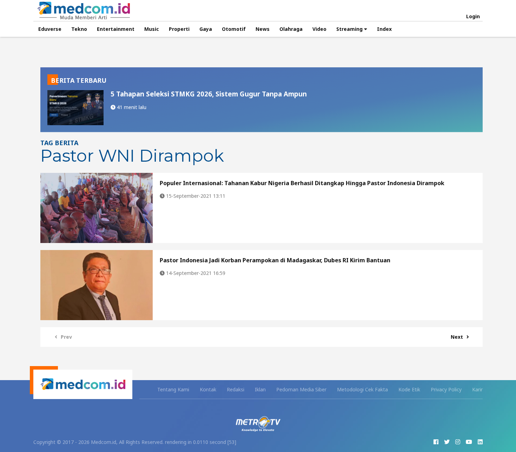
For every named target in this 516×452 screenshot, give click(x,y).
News (263, 29)
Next (457, 336)
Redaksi (235, 389)
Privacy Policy (446, 389)
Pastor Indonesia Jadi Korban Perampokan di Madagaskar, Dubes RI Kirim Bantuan (275, 260)
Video (319, 29)
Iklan (260, 389)
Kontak (208, 389)
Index (384, 29)
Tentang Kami (173, 389)
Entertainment (115, 29)
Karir (477, 389)
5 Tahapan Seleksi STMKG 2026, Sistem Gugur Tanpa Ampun (209, 93)
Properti (179, 29)
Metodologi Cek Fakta (362, 389)
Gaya (205, 29)
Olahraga (291, 29)
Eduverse (49, 29)
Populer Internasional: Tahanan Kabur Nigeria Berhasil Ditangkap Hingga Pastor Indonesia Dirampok (302, 183)
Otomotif (234, 29)
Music (151, 29)
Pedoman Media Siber (301, 389)
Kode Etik (409, 389)
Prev (66, 336)
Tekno (79, 29)
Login (473, 16)
